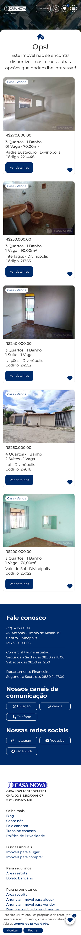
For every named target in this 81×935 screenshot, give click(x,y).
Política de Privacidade (25, 836)
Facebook (24, 751)
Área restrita (17, 873)
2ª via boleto (42, 8)
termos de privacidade (31, 923)
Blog (10, 816)
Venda (57, 706)
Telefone (24, 717)
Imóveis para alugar (23, 852)
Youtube (57, 741)
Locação (24, 706)
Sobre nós (14, 821)
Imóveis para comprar (24, 857)
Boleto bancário (19, 878)
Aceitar (12, 930)
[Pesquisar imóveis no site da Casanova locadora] (56, 8)
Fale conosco (17, 826)
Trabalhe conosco (21, 831)
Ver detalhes (19, 167)
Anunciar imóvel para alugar (30, 899)
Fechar (33, 930)
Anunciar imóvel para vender (30, 904)
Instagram (23, 741)
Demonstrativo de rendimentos (33, 909)
